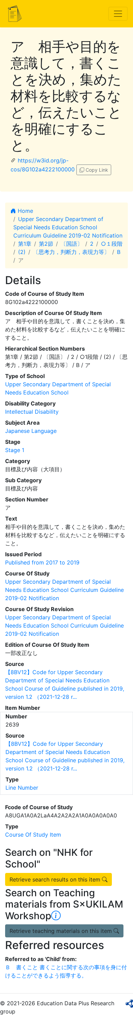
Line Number (21, 787)
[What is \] (56, 916)
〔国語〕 (72, 243)
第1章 (24, 243)
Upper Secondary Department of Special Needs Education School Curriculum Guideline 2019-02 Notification (67, 227)
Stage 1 (14, 450)
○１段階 (111, 243)
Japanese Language (31, 430)
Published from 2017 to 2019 (42, 562)
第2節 (46, 243)
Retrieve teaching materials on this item (62, 930)
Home (24, 210)
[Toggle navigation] (118, 14)
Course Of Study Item (33, 834)
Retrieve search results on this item (56, 879)
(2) (22, 251)
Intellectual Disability (32, 411)
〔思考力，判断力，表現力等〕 (71, 251)
